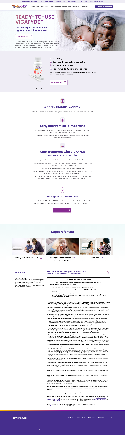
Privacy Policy (81, 417)
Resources (85, 6)
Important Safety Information (29, 1)
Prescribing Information (46, 1)
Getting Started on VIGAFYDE (39, 6)
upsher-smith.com (68, 401)
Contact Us (71, 417)
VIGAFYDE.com (58, 401)
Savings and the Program (65, 6)
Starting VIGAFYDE (22, 36)
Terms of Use (91, 417)
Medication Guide (60, 1)
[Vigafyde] (19, 7)
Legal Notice (101, 417)
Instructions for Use (73, 1)
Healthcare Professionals (96, 1)
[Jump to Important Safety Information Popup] (108, 272)
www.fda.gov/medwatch (54, 406)
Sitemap (110, 417)
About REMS (84, 1)
